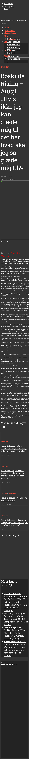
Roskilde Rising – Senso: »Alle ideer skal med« (14, 499)
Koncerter (9, 36)
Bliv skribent (13, 50)
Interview (5, 66)
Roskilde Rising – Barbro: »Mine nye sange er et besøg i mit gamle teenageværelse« (14, 448)
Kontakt (11, 53)
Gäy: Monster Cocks (13, 616)
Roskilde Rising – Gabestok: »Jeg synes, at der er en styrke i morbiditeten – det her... (14, 522)
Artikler (4, 493)
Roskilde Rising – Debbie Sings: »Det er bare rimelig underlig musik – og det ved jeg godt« (14, 474)
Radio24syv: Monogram (15, 613)
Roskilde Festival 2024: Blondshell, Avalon (14, 631)
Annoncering (13, 41)
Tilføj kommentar (8, 179)
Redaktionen (13, 44)
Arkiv (7, 55)
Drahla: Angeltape (12, 627)
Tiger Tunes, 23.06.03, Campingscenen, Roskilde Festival (16, 621)
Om (5, 41)
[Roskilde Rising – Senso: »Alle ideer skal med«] (6, 490)
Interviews (10, 33)
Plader (7, 33)
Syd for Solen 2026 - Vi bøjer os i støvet (14, 600)
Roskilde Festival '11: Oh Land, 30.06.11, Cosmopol (15, 607)
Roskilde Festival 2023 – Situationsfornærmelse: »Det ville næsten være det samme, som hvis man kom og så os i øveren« (15, 648)
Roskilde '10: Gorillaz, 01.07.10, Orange (14, 637)
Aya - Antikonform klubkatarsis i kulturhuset (16, 595)
